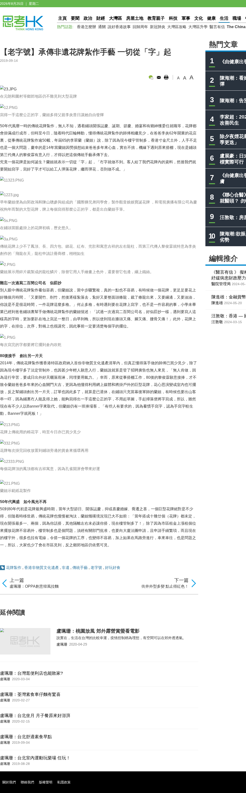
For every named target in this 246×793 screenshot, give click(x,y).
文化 (198, 18)
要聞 (75, 18)
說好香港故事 (119, 27)
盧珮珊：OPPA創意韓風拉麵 (34, 586)
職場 (237, 18)
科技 (173, 18)
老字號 (96, 568)
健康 (211, 18)
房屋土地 (134, 18)
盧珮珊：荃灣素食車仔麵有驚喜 (30, 694)
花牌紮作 (13, 568)
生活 (224, 18)
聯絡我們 (27, 782)
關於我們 (9, 782)
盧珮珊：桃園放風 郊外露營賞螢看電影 (98, 631)
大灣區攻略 (176, 27)
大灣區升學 (198, 27)
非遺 (65, 568)
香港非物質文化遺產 (41, 568)
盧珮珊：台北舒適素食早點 (26, 736)
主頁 (62, 18)
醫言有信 (217, 27)
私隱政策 (64, 782)
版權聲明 (45, 782)
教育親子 (156, 18)
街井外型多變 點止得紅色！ (165, 586)
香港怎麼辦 (86, 27)
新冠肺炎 (157, 27)
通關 (102, 27)
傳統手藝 (80, 568)
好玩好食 (112, 568)
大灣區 (115, 18)
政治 (88, 18)
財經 (100, 18)
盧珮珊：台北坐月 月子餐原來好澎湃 (35, 715)
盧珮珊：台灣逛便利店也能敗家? (31, 673)
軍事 (186, 18)
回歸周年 (140, 27)
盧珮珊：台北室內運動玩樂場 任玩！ (35, 757)
